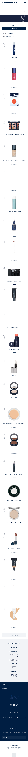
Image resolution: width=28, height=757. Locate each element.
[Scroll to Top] (14, 755)
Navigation (25, 2)
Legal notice (17, 748)
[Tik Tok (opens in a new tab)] (17, 705)
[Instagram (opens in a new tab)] (11, 705)
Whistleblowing (11, 748)
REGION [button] (3, 684)
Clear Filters (10, 33)
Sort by (3, 36)
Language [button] (4, 688)
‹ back (3, 6)
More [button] (5, 737)
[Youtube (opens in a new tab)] (14, 705)
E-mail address (6, 721)
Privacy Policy (10, 747)
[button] (14, 28)
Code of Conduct (17, 747)
